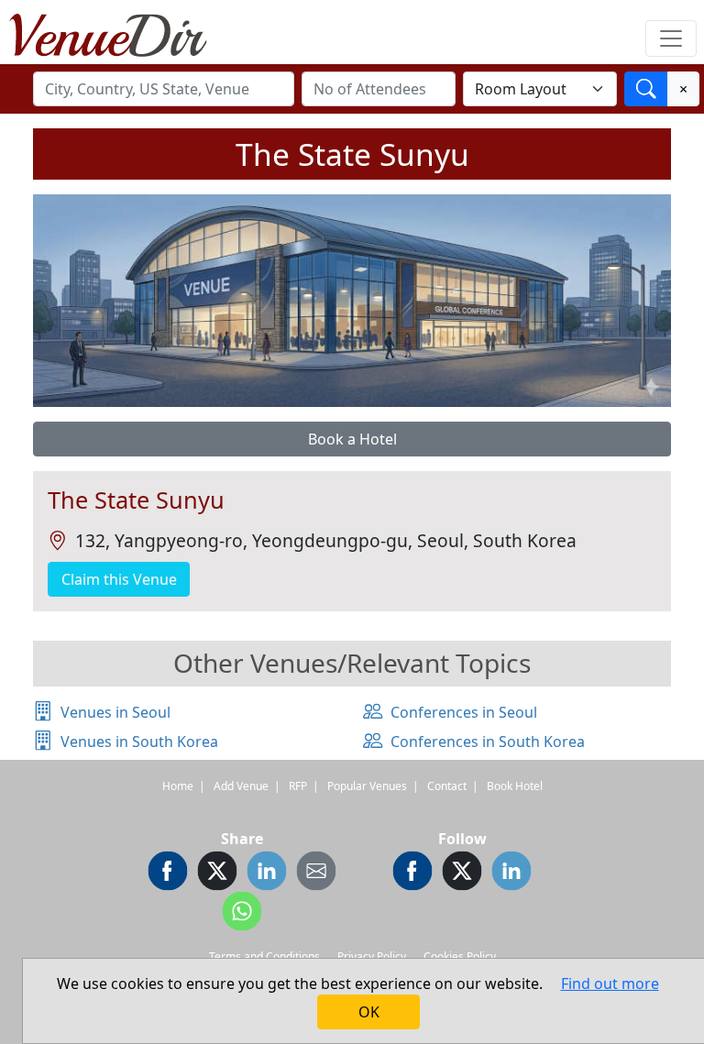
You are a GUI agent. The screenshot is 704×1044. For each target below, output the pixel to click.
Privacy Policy (371, 956)
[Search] (646, 88)
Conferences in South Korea (487, 741)
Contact (447, 786)
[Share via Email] (316, 873)
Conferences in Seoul (463, 712)
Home (177, 786)
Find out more (610, 983)
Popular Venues (367, 786)
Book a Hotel (352, 439)
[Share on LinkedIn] (267, 873)
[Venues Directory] (117, 32)
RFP (298, 786)
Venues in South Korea (139, 741)
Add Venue (241, 786)
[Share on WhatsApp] (242, 914)
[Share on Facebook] (168, 873)
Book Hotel (515, 786)
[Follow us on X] (462, 873)
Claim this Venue (119, 579)
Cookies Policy (460, 956)
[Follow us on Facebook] (412, 873)
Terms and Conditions (264, 956)
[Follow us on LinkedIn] (511, 873)
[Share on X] (217, 873)
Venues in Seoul (115, 712)
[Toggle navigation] (671, 38)
